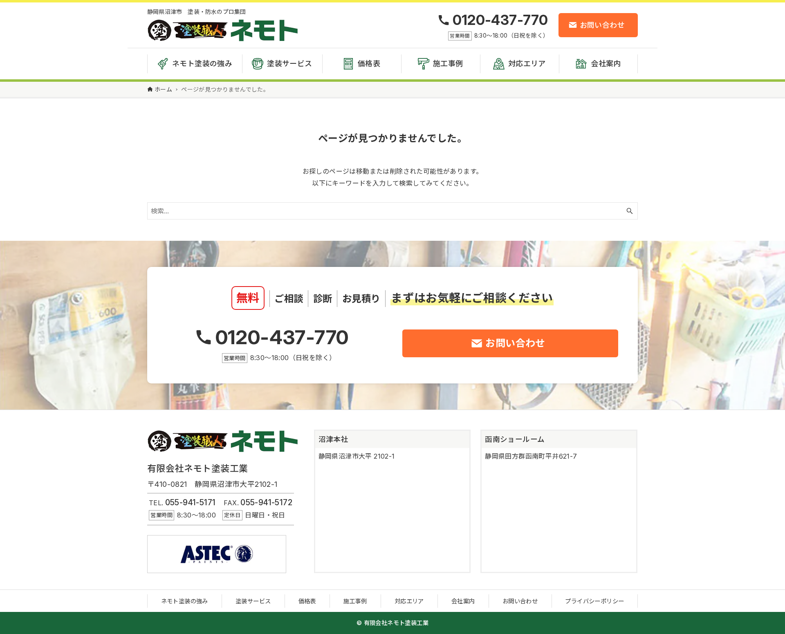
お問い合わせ (520, 601)
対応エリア (409, 601)
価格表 (307, 601)
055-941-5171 (190, 502)
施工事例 (355, 601)
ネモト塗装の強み (184, 601)
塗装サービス (253, 601)
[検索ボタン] (629, 211)
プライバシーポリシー (594, 601)
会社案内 (463, 601)
